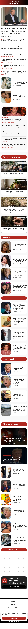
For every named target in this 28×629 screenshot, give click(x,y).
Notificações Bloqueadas (14, 586)
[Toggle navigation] (3, 2)
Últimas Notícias (13, 608)
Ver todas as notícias (14, 549)
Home (13, 601)
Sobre (13, 604)
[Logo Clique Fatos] (14, 2)
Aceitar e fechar (14, 618)
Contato (13, 611)
